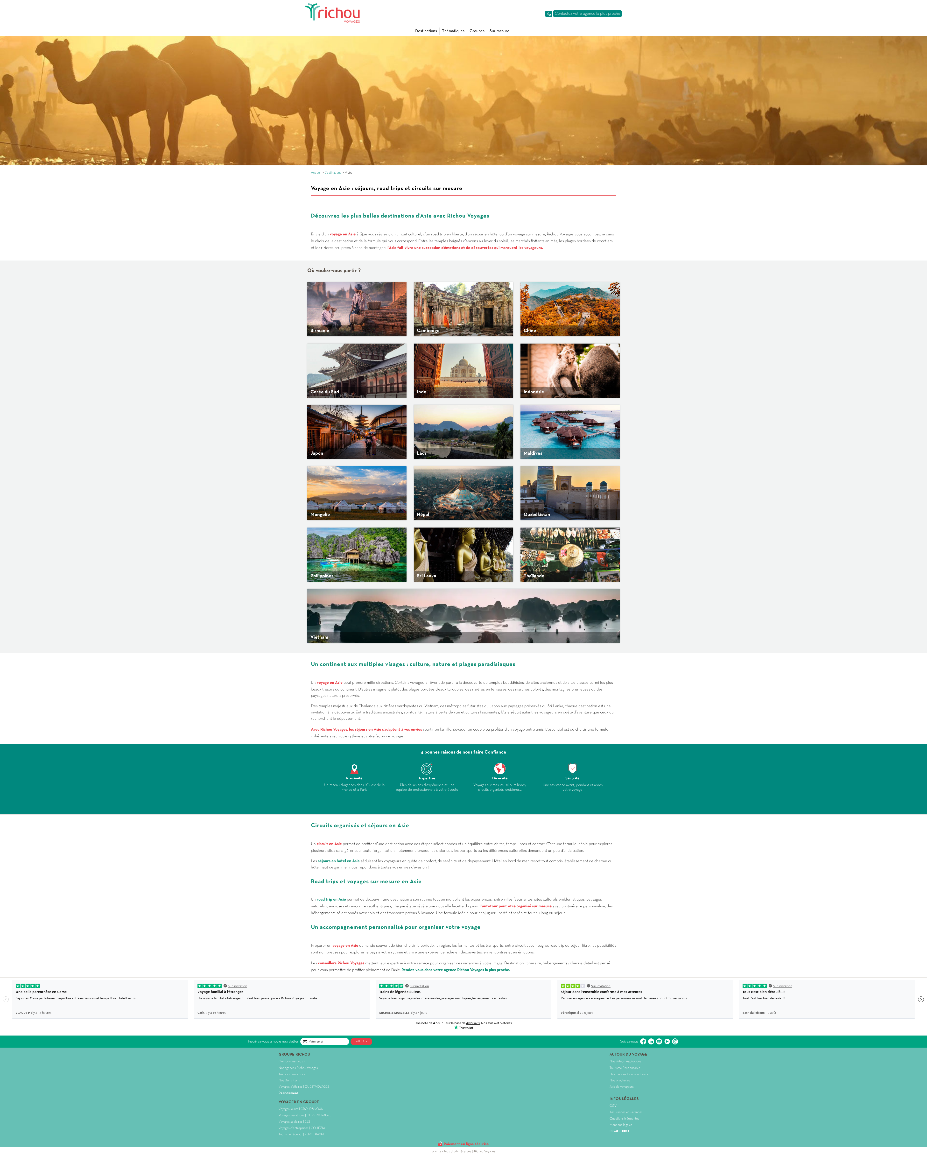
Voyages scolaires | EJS (294, 1121)
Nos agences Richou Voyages (298, 1068)
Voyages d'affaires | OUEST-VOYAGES (304, 1086)
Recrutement (288, 1093)
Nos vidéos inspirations (625, 1061)
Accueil (316, 172)
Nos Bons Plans (289, 1080)
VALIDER (361, 1041)
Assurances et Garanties (626, 1112)
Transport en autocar (293, 1074)
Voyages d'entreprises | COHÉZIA (302, 1128)
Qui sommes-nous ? (292, 1061)
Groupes (477, 31)
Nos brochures (620, 1080)
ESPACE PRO (619, 1131)
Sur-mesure (499, 31)
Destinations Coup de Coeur (629, 1074)
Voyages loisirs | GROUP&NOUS (301, 1109)
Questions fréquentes (624, 1118)
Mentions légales (621, 1125)
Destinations (426, 31)
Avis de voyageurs (622, 1086)
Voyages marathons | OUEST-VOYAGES (305, 1115)
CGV (613, 1105)
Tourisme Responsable (625, 1068)
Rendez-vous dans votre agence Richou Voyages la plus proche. (455, 970)
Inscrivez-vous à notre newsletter (273, 1041)
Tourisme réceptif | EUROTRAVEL (302, 1134)
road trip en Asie (332, 899)
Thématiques (453, 31)
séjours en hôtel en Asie (339, 861)
